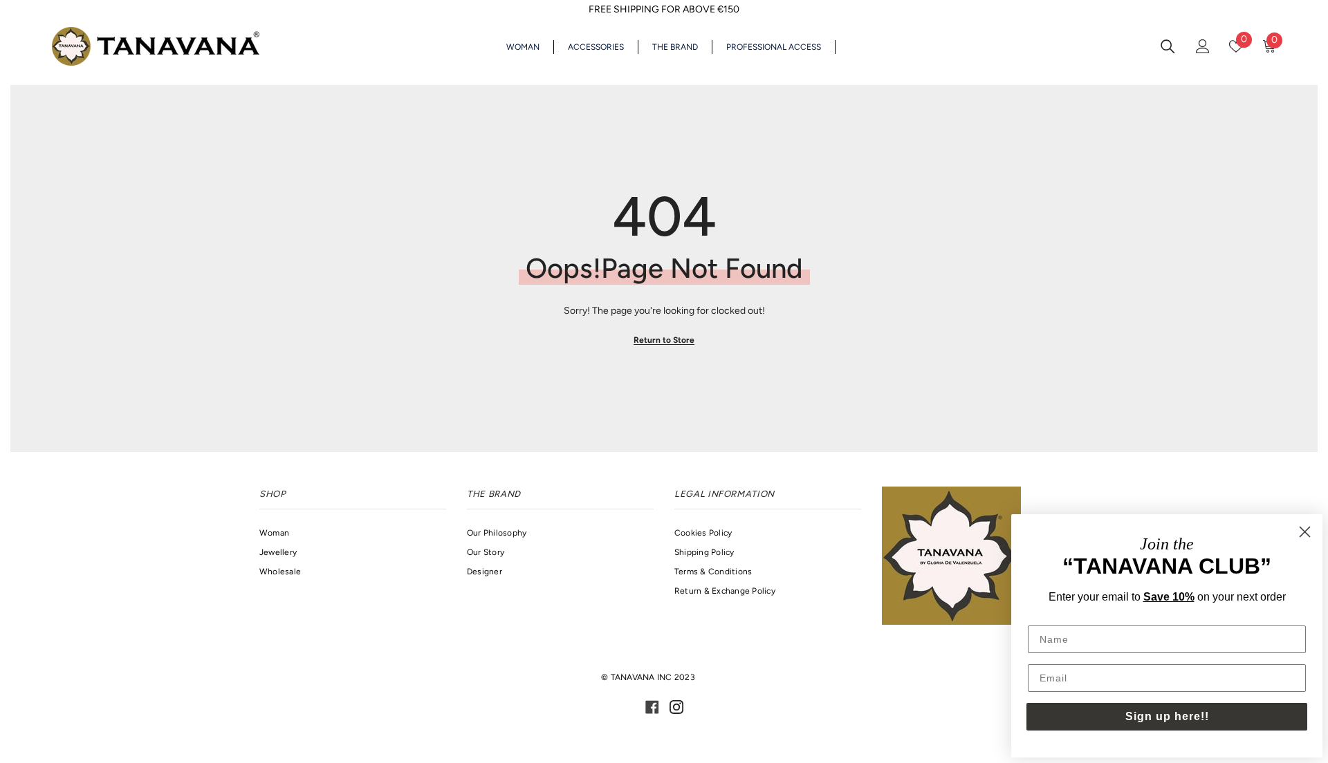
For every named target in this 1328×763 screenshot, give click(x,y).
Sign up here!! (1167, 716)
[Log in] (1203, 46)
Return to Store (664, 340)
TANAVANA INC (641, 677)
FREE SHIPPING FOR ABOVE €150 (664, 9)
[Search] (1168, 46)
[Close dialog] (1305, 532)
